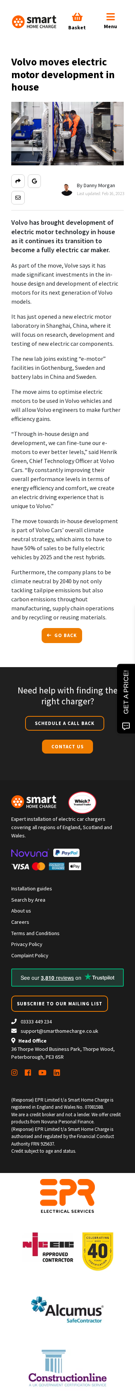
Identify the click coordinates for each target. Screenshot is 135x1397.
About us (21, 910)
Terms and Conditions (35, 933)
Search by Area (28, 899)
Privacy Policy (26, 944)
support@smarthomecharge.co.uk (59, 1031)
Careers (20, 922)
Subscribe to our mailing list (59, 1003)
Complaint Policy (29, 955)
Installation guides (31, 888)
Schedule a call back (64, 723)
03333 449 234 (36, 1021)
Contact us (67, 746)
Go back (65, 635)
